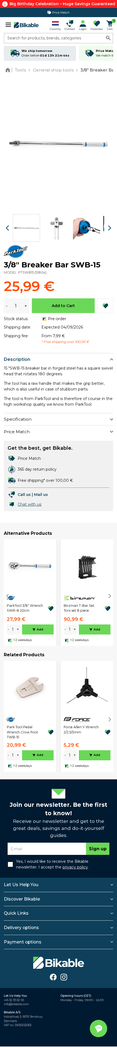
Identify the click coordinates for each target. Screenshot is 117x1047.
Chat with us (29, 504)
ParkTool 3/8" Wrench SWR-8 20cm (25, 608)
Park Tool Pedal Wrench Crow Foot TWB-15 (22, 732)
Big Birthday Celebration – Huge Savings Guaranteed (62, 3)
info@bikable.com (16, 1004)
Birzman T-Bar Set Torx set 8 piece (79, 608)
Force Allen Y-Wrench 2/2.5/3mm (81, 729)
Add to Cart (63, 305)
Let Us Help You (21, 884)
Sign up (98, 848)
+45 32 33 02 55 (14, 1000)
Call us (24, 494)
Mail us (41, 494)
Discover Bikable (22, 899)
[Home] (9, 70)
